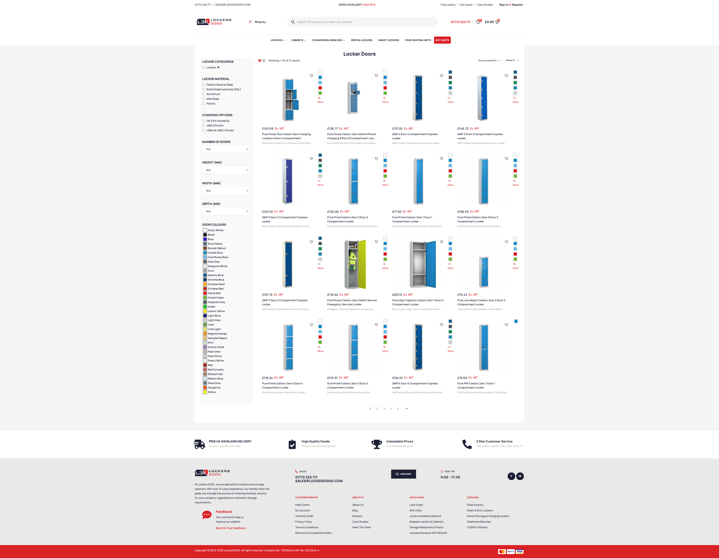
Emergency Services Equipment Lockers (347, 309)
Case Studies (360, 521)
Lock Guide (416, 504)
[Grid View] (260, 60)
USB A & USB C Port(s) (220, 130)
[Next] (406, 409)
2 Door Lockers (370, 226)
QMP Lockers (399, 143)
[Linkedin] (520, 476)
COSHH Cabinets (477, 527)
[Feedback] (207, 514)
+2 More (451, 100)
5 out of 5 (368, 4)
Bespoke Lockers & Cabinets (427, 521)
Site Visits (416, 510)
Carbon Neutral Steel (220, 84)
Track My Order (304, 516)
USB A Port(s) (215, 125)
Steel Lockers (475, 504)
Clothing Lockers (430, 309)
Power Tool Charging (272, 143)
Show (509, 60)
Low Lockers (369, 143)
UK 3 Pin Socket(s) (218, 121)
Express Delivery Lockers (419, 143)
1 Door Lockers (435, 226)
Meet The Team (361, 527)
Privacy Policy (303, 521)
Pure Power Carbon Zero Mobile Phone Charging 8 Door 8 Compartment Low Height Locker (351, 138)
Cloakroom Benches (479, 521)
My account (302, 510)
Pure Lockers (355, 143)
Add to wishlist (311, 75)
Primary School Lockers (483, 309)
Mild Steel (213, 99)
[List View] (264, 60)
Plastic (211, 103)
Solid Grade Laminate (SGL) (224, 89)
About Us (357, 504)
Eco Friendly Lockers (294, 143)
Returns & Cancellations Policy (313, 533)
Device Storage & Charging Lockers (488, 516)
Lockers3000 (232, 550)
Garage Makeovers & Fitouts (426, 527)
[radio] (320, 72)
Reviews (357, 516)
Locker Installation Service (425, 516)
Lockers (211, 67)
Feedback (224, 511)
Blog (355, 510)
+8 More (321, 100)
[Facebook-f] (511, 476)
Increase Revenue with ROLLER (428, 533)
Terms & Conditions (306, 527)
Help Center (302, 504)
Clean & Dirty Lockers (480, 510)
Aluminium (213, 94)
